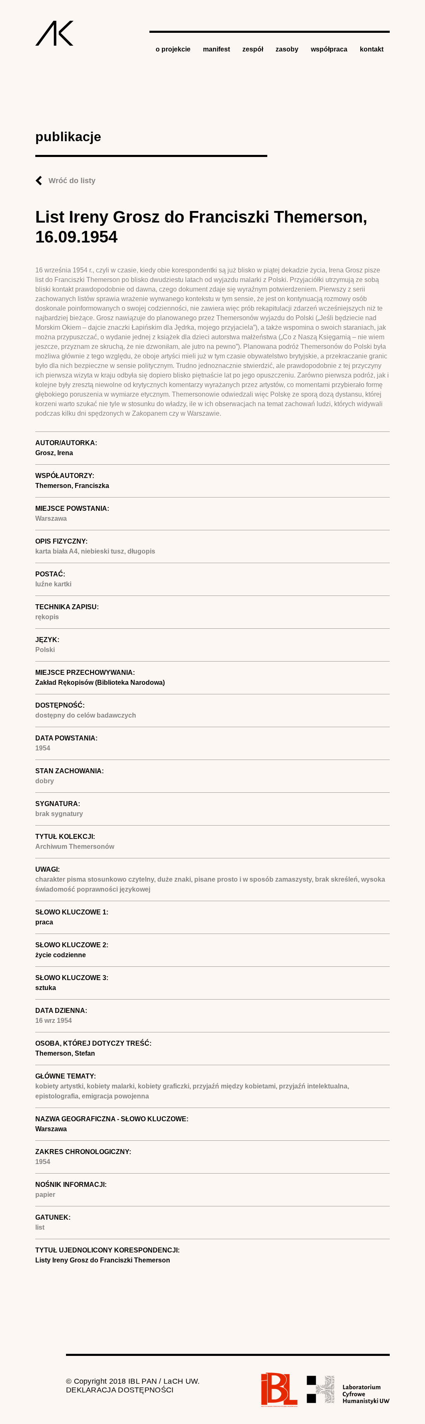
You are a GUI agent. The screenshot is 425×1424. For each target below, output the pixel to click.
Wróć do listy (72, 180)
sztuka (45, 987)
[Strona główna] (54, 33)
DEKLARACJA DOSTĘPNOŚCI (120, 1390)
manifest (216, 49)
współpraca (329, 49)
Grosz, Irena (54, 452)
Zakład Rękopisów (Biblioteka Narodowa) (100, 682)
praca (44, 922)
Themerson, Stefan (65, 1053)
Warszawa (51, 1128)
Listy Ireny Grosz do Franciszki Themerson (102, 1260)
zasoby (287, 49)
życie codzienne (60, 954)
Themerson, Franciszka (72, 485)
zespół (252, 49)
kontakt (371, 49)
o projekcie (173, 49)
